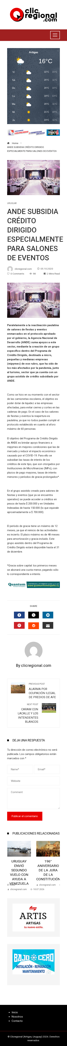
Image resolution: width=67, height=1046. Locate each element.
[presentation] (10, 866)
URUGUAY (12, 203)
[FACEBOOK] (19, 615)
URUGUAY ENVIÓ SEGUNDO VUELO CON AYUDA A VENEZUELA (19, 872)
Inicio (15, 1012)
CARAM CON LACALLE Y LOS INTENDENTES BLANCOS (28, 713)
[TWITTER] (33, 615)
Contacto (17, 1021)
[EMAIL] (48, 625)
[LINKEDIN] (48, 615)
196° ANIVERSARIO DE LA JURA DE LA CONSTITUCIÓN (48, 870)
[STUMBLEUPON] (33, 625)
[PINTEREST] (19, 625)
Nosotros (17, 1016)
